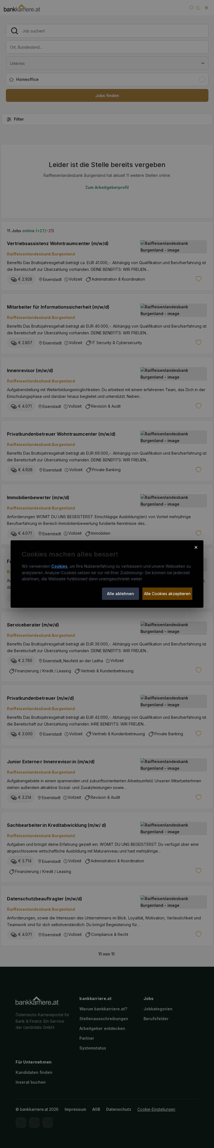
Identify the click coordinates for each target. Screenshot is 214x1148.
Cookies (59, 566)
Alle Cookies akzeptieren (167, 593)
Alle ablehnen (120, 593)
